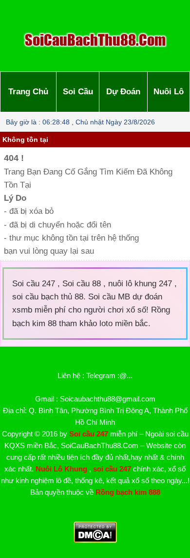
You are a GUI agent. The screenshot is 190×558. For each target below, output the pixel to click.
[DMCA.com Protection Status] (95, 540)
